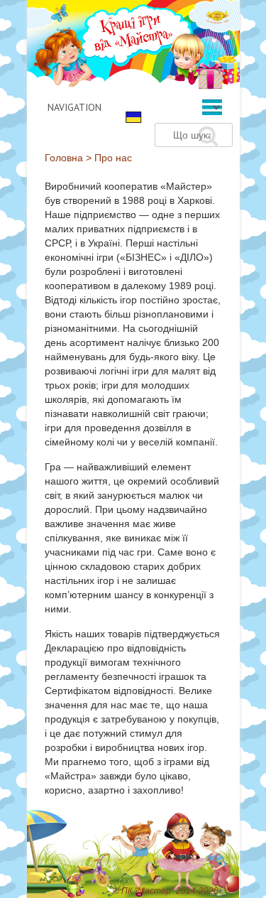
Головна (64, 157)
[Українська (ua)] (133, 116)
